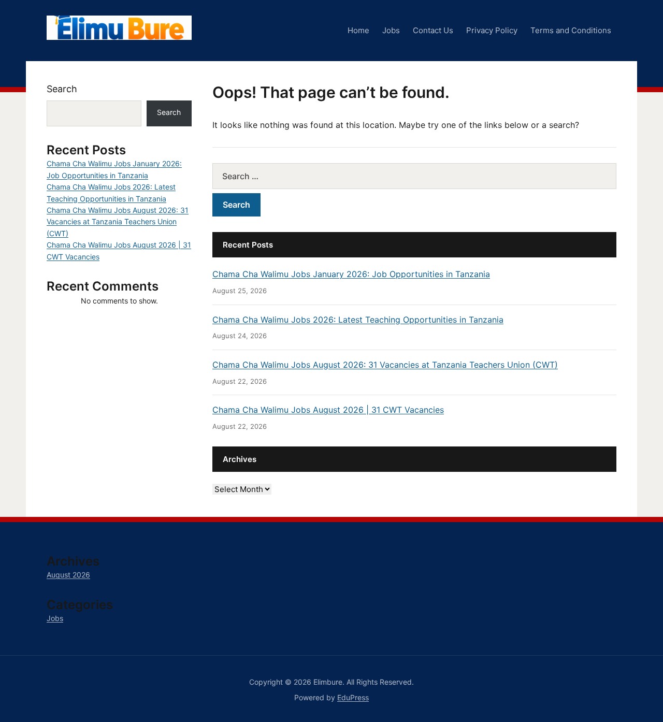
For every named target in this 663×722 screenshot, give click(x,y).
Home (358, 30)
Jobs (391, 30)
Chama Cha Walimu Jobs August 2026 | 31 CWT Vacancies (328, 410)
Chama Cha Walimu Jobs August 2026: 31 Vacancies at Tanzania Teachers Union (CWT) (385, 364)
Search (62, 88)
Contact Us (433, 30)
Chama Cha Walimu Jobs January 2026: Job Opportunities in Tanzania (351, 274)
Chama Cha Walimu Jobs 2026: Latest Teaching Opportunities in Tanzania (357, 319)
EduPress (353, 697)
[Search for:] (414, 176)
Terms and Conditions (570, 30)
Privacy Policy (491, 30)
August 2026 (68, 574)
